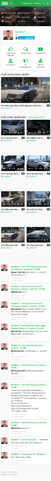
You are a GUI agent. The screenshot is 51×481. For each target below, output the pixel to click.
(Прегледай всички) (36, 117)
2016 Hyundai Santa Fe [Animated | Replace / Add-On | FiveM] (28, 287)
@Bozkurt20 (16, 292)
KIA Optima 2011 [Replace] (34, 454)
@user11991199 (18, 272)
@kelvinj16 (16, 428)
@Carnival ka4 (17, 351)
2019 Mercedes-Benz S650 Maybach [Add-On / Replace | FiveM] (28, 327)
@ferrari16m (16, 331)
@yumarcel (16, 309)
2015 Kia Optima (29, 439)
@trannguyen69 (18, 370)
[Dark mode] (44, 3)
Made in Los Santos (9, 474)
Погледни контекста (19, 278)
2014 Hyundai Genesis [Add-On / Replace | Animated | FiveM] (29, 267)
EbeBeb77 (20, 31)
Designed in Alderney (10, 472)
